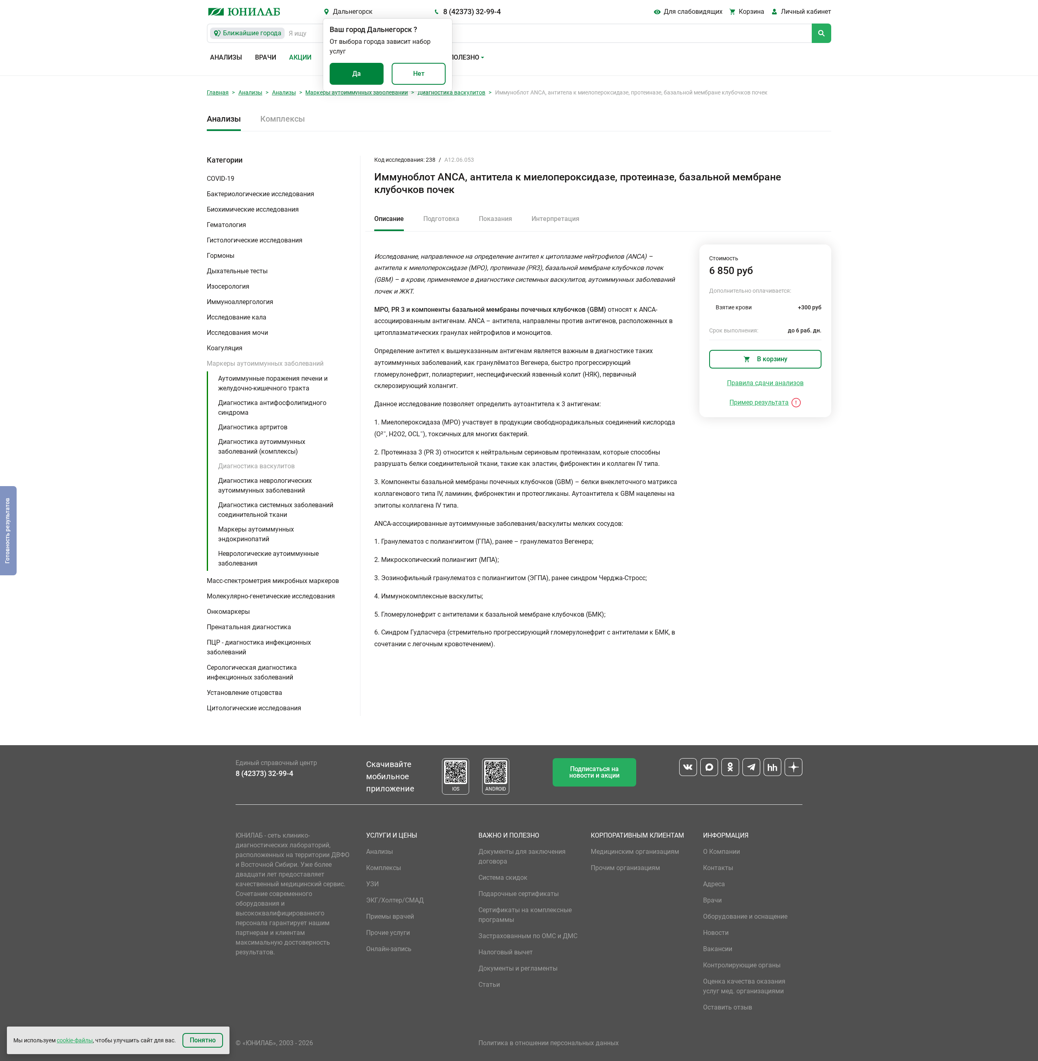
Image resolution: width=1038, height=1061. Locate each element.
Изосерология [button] (228, 286)
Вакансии (717, 949)
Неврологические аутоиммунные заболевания (268, 558)
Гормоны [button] (220, 255)
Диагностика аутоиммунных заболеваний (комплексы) (261, 446)
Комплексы (282, 119)
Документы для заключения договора (522, 856)
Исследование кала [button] (236, 317)
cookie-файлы (75, 1040)
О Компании (721, 851)
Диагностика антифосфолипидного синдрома (272, 407)
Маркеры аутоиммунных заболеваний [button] (265, 363)
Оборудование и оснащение (745, 916)
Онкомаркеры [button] (228, 611)
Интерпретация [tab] (555, 219)
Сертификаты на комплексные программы (525, 915)
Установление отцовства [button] (244, 693)
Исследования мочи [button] (237, 333)
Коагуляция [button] (224, 348)
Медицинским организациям (635, 851)
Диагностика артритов (252, 427)
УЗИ (372, 884)
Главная (218, 92)
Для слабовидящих (693, 11)
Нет (419, 73)
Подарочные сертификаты (518, 894)
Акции (300, 57)
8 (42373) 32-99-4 (472, 11)
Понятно (203, 1040)
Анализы (226, 57)
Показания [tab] (495, 219)
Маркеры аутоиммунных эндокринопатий (256, 534)
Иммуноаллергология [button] (240, 302)
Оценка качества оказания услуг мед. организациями (744, 986)
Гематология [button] (226, 225)
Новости (716, 933)
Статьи (489, 984)
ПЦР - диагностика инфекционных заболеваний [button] (259, 647)
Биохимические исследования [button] (253, 209)
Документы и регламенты (518, 968)
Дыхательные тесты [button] (237, 271)
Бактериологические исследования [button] (260, 194)
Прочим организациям (625, 868)
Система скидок (503, 877)
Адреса (714, 884)
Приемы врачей (390, 916)
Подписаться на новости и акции (594, 772)
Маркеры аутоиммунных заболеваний (356, 92)
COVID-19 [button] (220, 178)
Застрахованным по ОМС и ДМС (527, 936)
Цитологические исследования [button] (254, 708)
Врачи (265, 57)
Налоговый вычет (505, 952)
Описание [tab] (389, 219)
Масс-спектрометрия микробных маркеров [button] (273, 581)
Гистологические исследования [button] (254, 240)
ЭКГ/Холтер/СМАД (395, 900)
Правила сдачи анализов (765, 383)
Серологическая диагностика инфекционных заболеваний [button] (252, 672)
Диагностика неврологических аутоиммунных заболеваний (265, 485)
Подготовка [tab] (441, 219)
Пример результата (759, 402)
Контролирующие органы (742, 965)
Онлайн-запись (389, 949)
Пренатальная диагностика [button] (249, 627)
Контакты (718, 868)
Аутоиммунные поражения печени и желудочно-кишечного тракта (273, 383)
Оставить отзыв (727, 1007)
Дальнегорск (353, 11)
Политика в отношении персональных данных (548, 1043)
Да (356, 73)
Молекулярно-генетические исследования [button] (271, 596)
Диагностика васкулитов (451, 92)
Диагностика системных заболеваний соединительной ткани (275, 510)
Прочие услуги (388, 933)
